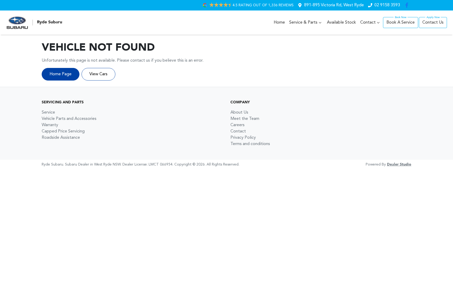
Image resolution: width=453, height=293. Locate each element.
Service (48, 112)
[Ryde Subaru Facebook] (407, 5)
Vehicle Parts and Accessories (69, 119)
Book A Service (400, 22)
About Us (239, 112)
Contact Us (433, 22)
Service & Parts (303, 22)
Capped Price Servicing (63, 131)
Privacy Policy (243, 138)
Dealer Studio (399, 164)
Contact (368, 22)
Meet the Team (244, 119)
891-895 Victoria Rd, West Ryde (334, 5)
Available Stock (341, 22)
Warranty (50, 125)
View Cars (98, 74)
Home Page (61, 74)
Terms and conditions (250, 144)
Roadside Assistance (61, 138)
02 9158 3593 (387, 5)
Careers (237, 125)
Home (279, 22)
